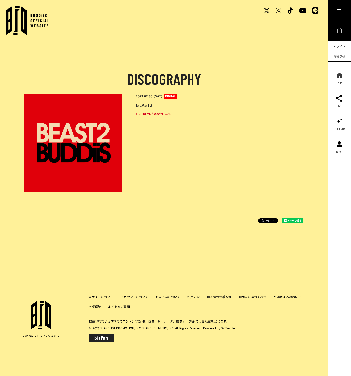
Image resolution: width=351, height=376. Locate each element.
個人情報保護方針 (219, 296)
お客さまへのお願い (287, 296)
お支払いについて (167, 296)
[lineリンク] (315, 10)
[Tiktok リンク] (290, 10)
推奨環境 (95, 306)
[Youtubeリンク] (302, 10)
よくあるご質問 (119, 306)
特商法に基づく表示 (252, 296)
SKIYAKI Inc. (229, 328)
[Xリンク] (267, 10)
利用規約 (193, 296)
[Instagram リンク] (278, 10)
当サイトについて (101, 296)
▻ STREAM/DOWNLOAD (154, 113)
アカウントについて (134, 296)
